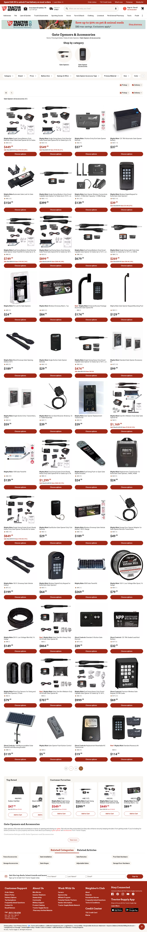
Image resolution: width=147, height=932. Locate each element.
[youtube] (128, 894)
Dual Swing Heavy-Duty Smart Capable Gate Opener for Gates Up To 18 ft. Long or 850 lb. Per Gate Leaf (89, 692)
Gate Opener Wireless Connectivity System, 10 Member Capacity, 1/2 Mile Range (91, 195)
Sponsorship (62, 895)
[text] (90, 38)
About (87, 892)
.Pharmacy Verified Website (42, 910)
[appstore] (117, 910)
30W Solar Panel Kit (86, 583)
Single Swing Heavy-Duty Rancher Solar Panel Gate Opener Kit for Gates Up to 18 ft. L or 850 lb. (55, 139)
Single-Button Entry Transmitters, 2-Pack (20, 416)
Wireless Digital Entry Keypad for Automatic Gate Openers (54, 584)
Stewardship (37, 897)
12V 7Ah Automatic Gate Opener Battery (126, 139)
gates (59, 829)
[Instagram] (122, 894)
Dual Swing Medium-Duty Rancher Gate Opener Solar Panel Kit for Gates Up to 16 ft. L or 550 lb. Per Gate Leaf (20, 251)
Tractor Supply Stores (40, 908)
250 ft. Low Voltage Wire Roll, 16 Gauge (19, 638)
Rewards (88, 895)
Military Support (38, 903)
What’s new (119, 2)
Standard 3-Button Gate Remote (88, 638)
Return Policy (9, 895)
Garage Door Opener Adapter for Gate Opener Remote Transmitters (126, 528)
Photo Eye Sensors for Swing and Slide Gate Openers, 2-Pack (20, 692)
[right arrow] (143, 76)
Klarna (87, 915)
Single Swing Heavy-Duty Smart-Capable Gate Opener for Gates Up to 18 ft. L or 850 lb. (91, 361)
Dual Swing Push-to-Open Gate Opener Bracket (90, 472)
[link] (49, 38)
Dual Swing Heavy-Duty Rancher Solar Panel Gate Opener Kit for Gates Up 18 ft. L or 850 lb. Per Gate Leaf (55, 251)
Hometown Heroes (92, 897)
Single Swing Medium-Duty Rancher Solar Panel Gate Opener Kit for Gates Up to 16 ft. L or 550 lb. (19, 139)
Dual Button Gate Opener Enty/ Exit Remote (55, 528)
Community (37, 900)
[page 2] (80, 768)
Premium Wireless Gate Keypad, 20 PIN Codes (124, 692)
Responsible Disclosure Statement (94, 925)
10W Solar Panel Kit (15, 472)
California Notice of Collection (61, 927)
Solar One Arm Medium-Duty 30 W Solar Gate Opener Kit (55, 692)
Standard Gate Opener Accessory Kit (126, 361)
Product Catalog (39, 905)
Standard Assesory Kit (124, 745)
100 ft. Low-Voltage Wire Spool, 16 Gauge (126, 584)
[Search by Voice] (116, 8)
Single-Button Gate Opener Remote (53, 361)
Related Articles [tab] (86, 850)
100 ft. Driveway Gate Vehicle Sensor (18, 584)
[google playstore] (131, 910)
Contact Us (9, 905)
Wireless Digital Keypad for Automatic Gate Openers (123, 195)
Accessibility (78, 925)
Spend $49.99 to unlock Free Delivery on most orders (27, 2)
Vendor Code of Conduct (43, 927)
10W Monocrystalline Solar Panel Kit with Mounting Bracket (18, 746)
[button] (62, 2)
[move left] (8, 799)
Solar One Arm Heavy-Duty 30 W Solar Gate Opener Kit (55, 638)
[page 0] (66, 768)
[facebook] (112, 894)
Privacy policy (8, 925)
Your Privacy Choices (20, 925)
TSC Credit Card (91, 912)
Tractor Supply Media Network (69, 905)
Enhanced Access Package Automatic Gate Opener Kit (90, 307)
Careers (61, 892)
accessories (68, 830)
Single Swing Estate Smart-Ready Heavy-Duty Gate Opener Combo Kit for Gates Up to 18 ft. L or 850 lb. (20, 528)
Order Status (9, 892)
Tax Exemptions (10, 900)
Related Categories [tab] (62, 850)
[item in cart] (142, 8)
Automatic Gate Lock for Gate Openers (18, 195)
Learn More (57, 2)
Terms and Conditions (38, 925)
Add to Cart (18, 815)
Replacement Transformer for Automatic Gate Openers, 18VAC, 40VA (125, 472)
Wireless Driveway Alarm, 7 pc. (54, 306)
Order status (92, 2)
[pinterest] (117, 894)
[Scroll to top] (142, 927)
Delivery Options (10, 897)
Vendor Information (65, 903)
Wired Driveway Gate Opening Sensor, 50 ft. (18, 361)
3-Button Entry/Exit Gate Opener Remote (90, 139)
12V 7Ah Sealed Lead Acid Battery (124, 638)
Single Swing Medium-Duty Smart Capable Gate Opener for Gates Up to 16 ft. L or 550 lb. (55, 195)
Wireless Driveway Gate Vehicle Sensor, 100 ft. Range (90, 528)
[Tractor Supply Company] (11, 8)
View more (73, 840)
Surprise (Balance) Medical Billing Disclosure (120, 925)
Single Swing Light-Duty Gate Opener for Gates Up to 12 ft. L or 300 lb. (124, 251)
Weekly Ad (139, 2)
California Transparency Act (54, 925)
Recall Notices (10, 908)
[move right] (40, 799)
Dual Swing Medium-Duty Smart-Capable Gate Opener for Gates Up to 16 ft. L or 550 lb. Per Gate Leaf (91, 251)
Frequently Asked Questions (15, 903)
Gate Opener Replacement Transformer (88, 416)
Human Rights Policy (28, 927)
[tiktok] (133, 894)
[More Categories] (142, 15)
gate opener (56, 830)
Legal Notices (68, 925)
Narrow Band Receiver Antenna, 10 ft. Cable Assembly (55, 416)
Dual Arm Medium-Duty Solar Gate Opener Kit (126, 416)
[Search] (67, 8)
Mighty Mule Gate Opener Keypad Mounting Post (126, 306)
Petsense (129, 2)
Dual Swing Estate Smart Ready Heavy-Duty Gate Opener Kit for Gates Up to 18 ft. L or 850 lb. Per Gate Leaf (55, 472)
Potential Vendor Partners (67, 900)
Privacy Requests (77, 927)
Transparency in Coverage (12, 927)
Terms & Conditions (92, 903)
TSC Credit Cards (105, 2)
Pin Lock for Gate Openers (17, 306)
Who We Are (37, 892)
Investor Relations (39, 895)
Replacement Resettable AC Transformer (90, 746)
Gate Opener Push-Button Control (55, 745)
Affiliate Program (64, 897)
